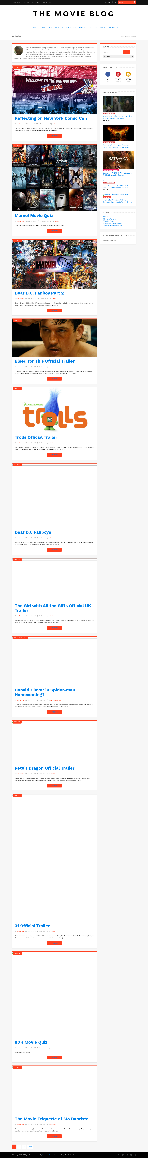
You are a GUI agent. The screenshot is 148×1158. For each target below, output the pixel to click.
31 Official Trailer (32, 925)
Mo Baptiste (20, 124)
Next (30, 1146)
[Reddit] (130, 1155)
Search (127, 52)
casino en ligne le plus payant (112, 223)
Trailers (17, 320)
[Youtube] (126, 1155)
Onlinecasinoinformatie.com (112, 225)
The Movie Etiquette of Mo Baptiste (52, 1118)
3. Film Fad (106, 217)
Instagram (35, 2)
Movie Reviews (109, 113)
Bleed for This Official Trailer (45, 361)
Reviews (107, 197)
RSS (50, 2)
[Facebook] (118, 1155)
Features (17, 67)
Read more (54, 135)
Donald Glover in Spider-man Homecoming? (45, 692)
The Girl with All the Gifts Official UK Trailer (53, 608)
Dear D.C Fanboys (33, 532)
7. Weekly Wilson (108, 221)
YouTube (26, 2)
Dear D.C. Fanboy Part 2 (39, 293)
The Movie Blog (74, 13)
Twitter (44, 2)
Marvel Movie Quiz (34, 215)
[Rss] (134, 1155)
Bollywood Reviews (111, 170)
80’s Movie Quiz (31, 1042)
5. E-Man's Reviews (109, 219)
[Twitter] (122, 1155)
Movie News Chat (20, 637)
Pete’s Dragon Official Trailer (45, 768)
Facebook (17, 2)
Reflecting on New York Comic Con (51, 118)
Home (121, 36)
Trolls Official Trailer (36, 437)
